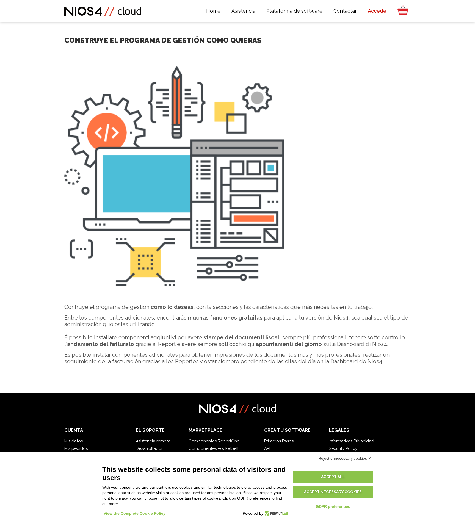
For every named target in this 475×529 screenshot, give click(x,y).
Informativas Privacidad (351, 441)
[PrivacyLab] (275, 513)
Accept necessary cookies (333, 492)
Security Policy (343, 448)
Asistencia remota (153, 441)
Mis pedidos (76, 448)
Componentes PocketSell (214, 448)
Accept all (333, 477)
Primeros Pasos (279, 441)
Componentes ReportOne (214, 441)
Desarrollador (149, 448)
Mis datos (73, 441)
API (267, 448)
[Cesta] (401, 11)
